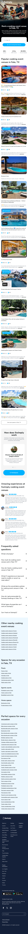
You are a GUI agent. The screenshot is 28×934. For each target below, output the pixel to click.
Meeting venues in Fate (7, 776)
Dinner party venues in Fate (8, 760)
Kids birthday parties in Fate (8, 774)
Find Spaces (14, 472)
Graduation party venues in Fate (9, 770)
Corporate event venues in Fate (8, 744)
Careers (4, 825)
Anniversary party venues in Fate (9, 724)
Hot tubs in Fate (5, 675)
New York (4, 871)
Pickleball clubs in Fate (6, 786)
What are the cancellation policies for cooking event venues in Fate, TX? (13, 588)
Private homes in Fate (6, 705)
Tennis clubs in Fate (6, 804)
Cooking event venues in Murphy (9, 635)
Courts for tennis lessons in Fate (9, 756)
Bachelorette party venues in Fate (9, 728)
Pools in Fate (4, 671)
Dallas (3, 882)
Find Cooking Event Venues (15, 44)
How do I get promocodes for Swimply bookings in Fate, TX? (11, 597)
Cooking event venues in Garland (9, 633)
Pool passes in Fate (6, 792)
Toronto (4, 885)
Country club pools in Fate (7, 749)
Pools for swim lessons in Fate (8, 795)
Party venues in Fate (6, 781)
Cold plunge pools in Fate (7, 680)
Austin (3, 878)
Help (3, 851)
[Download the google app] (18, 893)
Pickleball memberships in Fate (8, 788)
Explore (3, 859)
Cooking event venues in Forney (9, 631)
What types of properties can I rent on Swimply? (11, 605)
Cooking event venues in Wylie (8, 649)
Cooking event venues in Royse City (9, 642)
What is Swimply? (7, 554)
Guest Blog (4, 835)
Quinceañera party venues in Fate (9, 797)
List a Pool (13, 825)
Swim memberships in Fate (7, 802)
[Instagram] (11, 908)
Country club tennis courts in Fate (9, 751)
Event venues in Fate (6, 765)
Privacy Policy (5, 922)
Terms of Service (5, 919)
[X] (7, 908)
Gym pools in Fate (5, 772)
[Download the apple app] (7, 893)
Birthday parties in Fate (7, 737)
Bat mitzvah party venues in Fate (9, 735)
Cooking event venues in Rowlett (9, 640)
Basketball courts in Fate (7, 695)
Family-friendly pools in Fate (8, 767)
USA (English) (6, 914)
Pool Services (5, 844)
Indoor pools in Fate (6, 673)
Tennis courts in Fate (6, 693)
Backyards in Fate (5, 703)
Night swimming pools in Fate (8, 779)
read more (23, 94)
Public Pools (4, 861)
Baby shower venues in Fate (8, 726)
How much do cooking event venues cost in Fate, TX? (10, 561)
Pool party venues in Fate (7, 790)
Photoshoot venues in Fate (7, 783)
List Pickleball (13, 830)
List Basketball (14, 832)
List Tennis (13, 828)
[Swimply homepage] (14, 2)
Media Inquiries (5, 830)
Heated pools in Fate (6, 678)
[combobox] (14, 40)
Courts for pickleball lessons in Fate (10, 754)
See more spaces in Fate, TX (14, 422)
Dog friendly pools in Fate (7, 763)
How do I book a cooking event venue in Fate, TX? (11, 569)
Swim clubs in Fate (5, 799)
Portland (4, 873)
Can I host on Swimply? (9, 613)
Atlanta (3, 876)
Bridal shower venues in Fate (8, 740)
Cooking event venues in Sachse (9, 644)
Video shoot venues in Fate (7, 809)
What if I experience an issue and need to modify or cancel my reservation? (12, 578)
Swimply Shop (5, 828)
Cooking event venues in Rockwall (9, 638)
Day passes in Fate (5, 758)
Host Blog (4, 837)
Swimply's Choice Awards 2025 (5, 841)
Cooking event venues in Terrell (9, 647)
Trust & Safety (5, 853)
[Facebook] (3, 908)
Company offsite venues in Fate (9, 742)
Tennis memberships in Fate (8, 806)
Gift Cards (4, 832)
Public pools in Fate (6, 682)
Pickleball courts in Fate (7, 690)
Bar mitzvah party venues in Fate (9, 733)
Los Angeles (5, 869)
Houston (4, 880)
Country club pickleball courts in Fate (10, 747)
